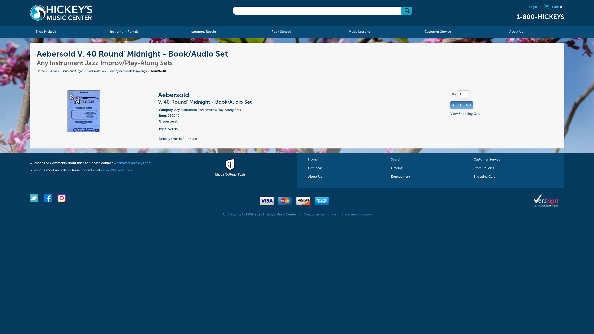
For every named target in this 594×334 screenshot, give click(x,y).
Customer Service (487, 159)
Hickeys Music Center (61, 12)
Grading (397, 168)
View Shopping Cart (465, 114)
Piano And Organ (72, 71)
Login (533, 7)
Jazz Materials (97, 71)
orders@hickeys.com (116, 170)
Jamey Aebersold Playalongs (128, 71)
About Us (315, 176)
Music (53, 71)
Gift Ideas (315, 168)
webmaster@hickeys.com (133, 163)
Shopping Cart (484, 176)
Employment (400, 176)
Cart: (557, 7)
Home (41, 71)
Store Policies (484, 168)
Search (396, 159)
